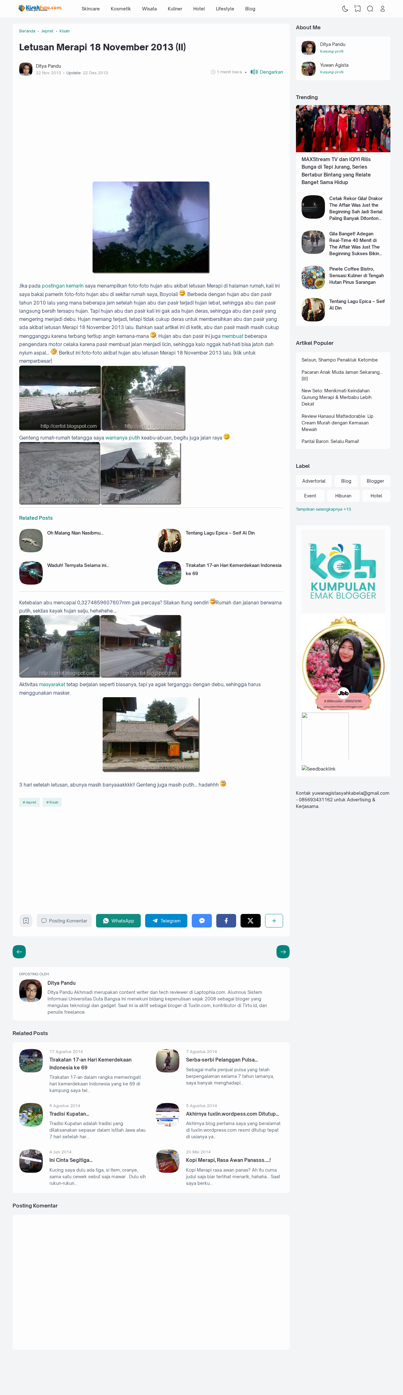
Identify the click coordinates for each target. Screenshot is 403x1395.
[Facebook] (226, 920)
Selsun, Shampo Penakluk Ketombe (340, 359)
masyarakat (52, 684)
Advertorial (314, 481)
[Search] (370, 8)
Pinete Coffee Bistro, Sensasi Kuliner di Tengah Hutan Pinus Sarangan (356, 275)
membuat (232, 336)
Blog (250, 8)
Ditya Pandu (62, 983)
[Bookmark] (26, 922)
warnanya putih (122, 438)
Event (310, 495)
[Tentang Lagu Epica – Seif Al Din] (169, 550)
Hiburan (343, 495)
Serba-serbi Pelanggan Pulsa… (222, 1060)
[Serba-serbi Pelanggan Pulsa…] (167, 1070)
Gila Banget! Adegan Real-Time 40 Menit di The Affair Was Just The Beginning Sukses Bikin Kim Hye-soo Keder (354, 247)
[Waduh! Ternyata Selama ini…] (31, 583)
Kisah (53, 802)
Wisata (149, 8)
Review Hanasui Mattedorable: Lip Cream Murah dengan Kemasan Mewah (337, 422)
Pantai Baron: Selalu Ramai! (330, 441)
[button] (264, 72)
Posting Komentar (68, 920)
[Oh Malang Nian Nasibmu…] (31, 550)
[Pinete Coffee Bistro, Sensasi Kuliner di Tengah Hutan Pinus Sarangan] (313, 287)
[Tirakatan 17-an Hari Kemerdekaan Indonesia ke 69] (169, 583)
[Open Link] (382, 8)
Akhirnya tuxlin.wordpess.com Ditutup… (232, 1114)
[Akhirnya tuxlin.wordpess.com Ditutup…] (167, 1125)
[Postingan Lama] (19, 951)
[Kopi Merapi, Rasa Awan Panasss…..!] (167, 1171)
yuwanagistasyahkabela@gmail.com (350, 792)
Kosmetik (121, 8)
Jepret (31, 802)
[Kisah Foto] (40, 9)
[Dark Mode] (345, 8)
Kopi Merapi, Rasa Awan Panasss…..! (228, 1160)
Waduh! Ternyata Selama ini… (78, 565)
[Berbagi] (274, 920)
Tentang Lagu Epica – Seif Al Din (220, 532)
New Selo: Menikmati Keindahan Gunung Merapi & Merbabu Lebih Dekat (337, 397)
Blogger (375, 481)
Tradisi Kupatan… (69, 1114)
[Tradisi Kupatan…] (31, 1125)
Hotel (199, 8)
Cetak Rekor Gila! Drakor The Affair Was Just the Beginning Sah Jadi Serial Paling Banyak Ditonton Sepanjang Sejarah (356, 211)
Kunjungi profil (331, 51)
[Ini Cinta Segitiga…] (31, 1171)
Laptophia (347, 1377)
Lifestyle (225, 8)
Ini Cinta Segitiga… (71, 1160)
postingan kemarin (63, 286)
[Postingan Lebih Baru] (283, 951)
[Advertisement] (151, 129)
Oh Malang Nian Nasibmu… (75, 532)
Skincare (91, 8)
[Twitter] (250, 920)
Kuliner (175, 8)
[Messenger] (202, 920)
